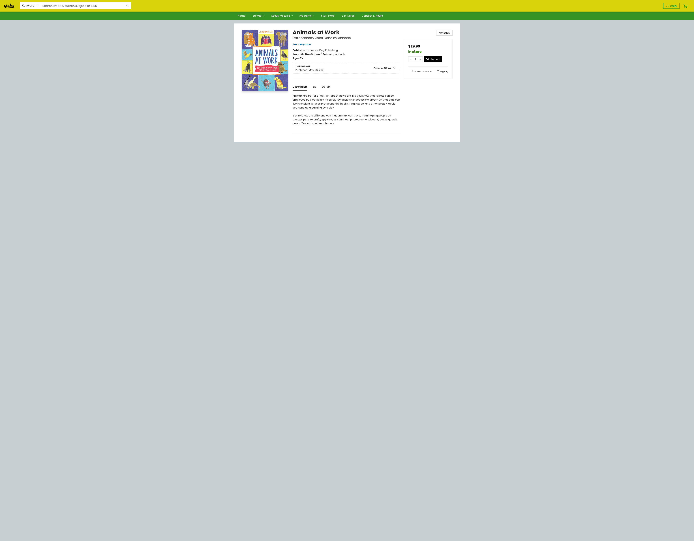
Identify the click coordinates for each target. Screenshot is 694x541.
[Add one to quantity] (420, 59)
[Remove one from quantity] (410, 59)
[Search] (127, 5)
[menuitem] (241, 16)
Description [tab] (300, 86)
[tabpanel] (346, 114)
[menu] (347, 16)
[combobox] (30, 5)
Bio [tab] (314, 86)
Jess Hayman (302, 44)
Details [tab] (326, 86)
